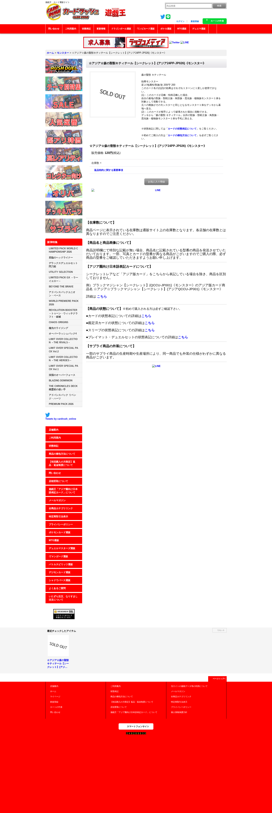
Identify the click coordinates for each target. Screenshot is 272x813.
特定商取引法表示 (58, 516)
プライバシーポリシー (61, 524)
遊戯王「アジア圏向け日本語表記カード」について (63, 491)
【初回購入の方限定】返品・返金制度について (62, 463)
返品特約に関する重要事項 (108, 170)
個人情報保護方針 (179, 712)
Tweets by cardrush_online (60, 418)
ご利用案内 (55, 437)
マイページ (55, 696)
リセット (221, 630)
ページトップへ (219, 679)
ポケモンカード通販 (59, 532)
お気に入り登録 (156, 181)
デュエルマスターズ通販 (62, 548)
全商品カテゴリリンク (61, 508)
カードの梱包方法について (182, 135)
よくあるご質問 (57, 588)
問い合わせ (55, 473)
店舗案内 (53, 429)
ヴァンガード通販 (58, 556)
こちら (102, 296)
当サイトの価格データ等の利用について (189, 686)
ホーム (53, 691)
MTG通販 (54, 540)
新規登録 (195, 21)
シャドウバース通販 (59, 580)
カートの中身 (56, 707)
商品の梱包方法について (62, 453)
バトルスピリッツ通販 (61, 564)
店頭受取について (58, 481)
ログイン (180, 21)
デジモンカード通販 (59, 572)
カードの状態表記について (182, 128)
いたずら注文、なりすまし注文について (63, 598)
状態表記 (53, 445)
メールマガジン (57, 500)
